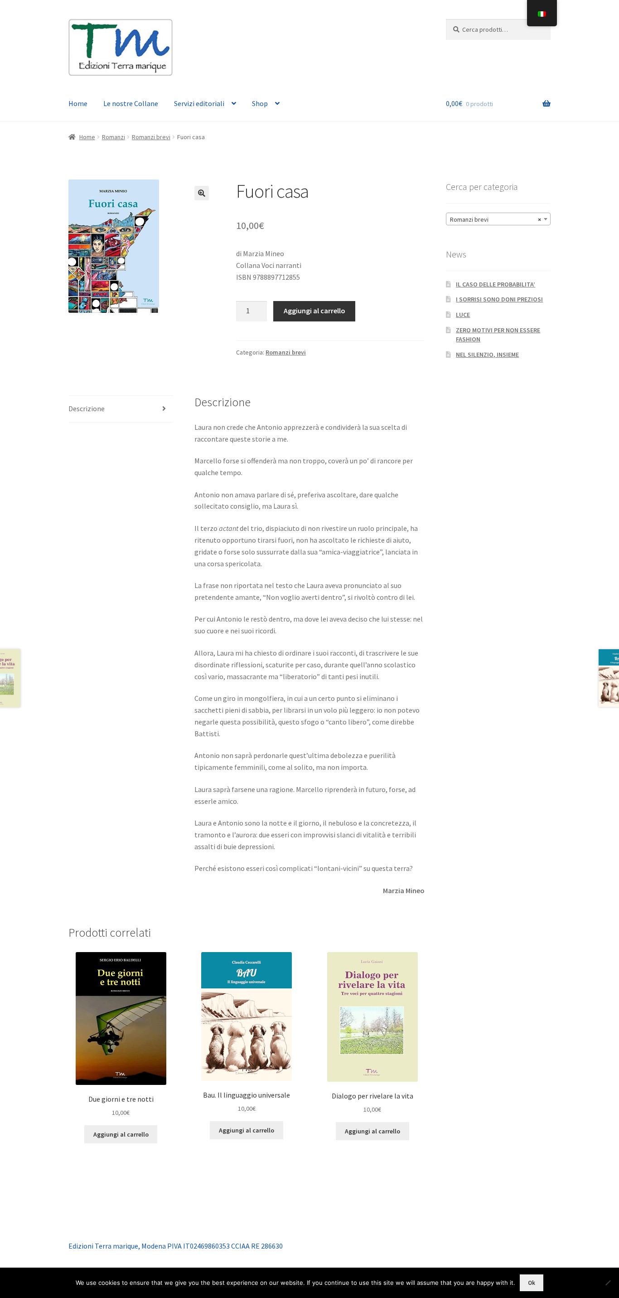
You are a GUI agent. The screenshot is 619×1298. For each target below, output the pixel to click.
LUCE (463, 315)
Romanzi (113, 137)
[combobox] (498, 219)
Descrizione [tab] (86, 408)
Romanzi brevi (151, 137)
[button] (201, 193)
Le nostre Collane (130, 103)
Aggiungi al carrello (314, 310)
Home (77, 103)
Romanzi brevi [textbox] (495, 219)
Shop (260, 103)
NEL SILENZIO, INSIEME (487, 354)
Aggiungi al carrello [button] (121, 1134)
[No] (607, 1282)
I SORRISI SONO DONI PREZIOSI (499, 299)
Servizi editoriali (199, 103)
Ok (531, 1283)
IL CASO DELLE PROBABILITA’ (495, 284)
